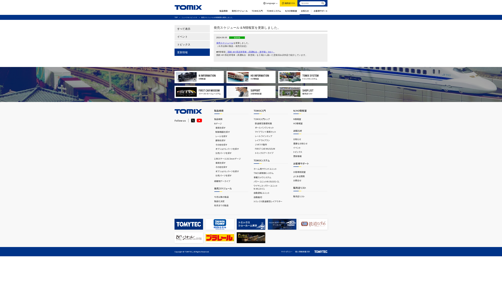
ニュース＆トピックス (189, 17)
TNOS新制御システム (264, 173)
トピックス (183, 44)
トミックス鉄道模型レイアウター (268, 201)
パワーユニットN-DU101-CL (266, 181)
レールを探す (221, 136)
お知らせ (305, 10)
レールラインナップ (263, 136)
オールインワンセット (264, 127)
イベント (182, 36)
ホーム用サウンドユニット (265, 168)
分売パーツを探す (223, 153)
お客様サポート (320, 10)
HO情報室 (298, 123)
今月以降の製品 (221, 196)
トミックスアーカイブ (264, 152)
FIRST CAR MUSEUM (265, 148)
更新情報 (182, 52)
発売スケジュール (240, 10)
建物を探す (220, 140)
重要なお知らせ (300, 143)
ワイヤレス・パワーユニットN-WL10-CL (266, 187)
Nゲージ (218, 123)
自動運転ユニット (262, 192)
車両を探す (220, 127)
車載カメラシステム (262, 177)
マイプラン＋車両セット (265, 131)
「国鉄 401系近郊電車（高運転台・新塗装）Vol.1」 (250, 51)
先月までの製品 (221, 205)
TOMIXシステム (274, 10)
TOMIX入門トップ (262, 119)
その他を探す (221, 144)
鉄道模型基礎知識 (263, 123)
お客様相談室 (299, 172)
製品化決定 (219, 201)
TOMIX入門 (257, 10)
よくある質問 (299, 176)
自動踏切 (258, 197)
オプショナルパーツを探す (227, 148)
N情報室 (297, 119)
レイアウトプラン (262, 140)
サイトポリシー (287, 251)
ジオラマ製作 (261, 144)
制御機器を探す (222, 131)
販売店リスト (299, 196)
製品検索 (223, 10)
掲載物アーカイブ (222, 181)
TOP (176, 17)
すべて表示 (183, 29)
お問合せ (297, 180)
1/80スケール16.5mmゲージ (227, 158)
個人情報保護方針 (302, 251)
